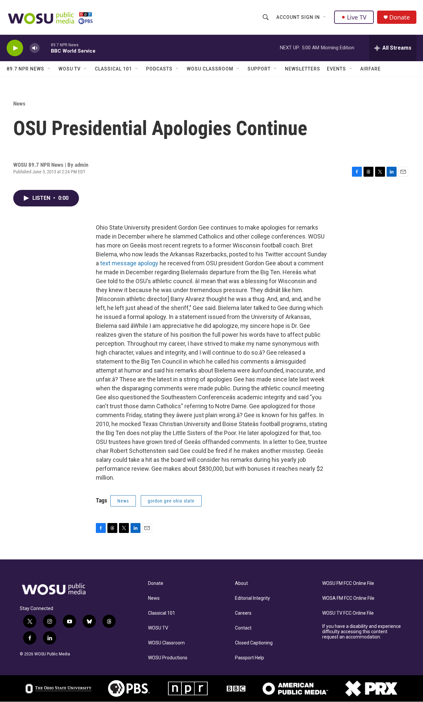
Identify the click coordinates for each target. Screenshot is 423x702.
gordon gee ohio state (171, 501)
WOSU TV (69, 68)
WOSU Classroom (210, 68)
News (19, 103)
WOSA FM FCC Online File (348, 598)
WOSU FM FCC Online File (348, 583)
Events (336, 68)
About (241, 583)
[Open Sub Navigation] (324, 17)
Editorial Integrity (252, 598)
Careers (243, 613)
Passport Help (249, 657)
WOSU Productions (167, 657)
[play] (15, 48)
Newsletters (302, 68)
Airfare (370, 68)
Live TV (356, 17)
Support (259, 68)
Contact (243, 628)
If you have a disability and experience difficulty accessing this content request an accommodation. (361, 631)
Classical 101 (113, 68)
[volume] (34, 48)
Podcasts (159, 68)
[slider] (45, 47)
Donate (399, 17)
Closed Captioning (254, 642)
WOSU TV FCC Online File (348, 613)
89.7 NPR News (25, 68)
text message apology (129, 263)
